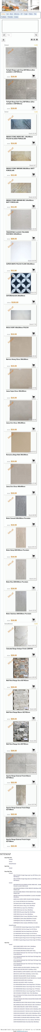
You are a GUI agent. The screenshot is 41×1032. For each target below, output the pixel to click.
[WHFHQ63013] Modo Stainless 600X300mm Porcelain (26, 922)
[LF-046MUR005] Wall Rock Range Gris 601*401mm (25, 933)
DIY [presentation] (22, 14)
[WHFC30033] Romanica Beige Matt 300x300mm (24, 912)
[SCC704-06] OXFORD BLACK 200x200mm (23, 901)
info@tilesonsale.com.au (22, 1031)
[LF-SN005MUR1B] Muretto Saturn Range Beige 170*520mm (27, 991)
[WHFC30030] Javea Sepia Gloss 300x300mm (23, 907)
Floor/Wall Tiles (8, 857)
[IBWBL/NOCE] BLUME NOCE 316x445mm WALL (25, 969)
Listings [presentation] (3, 14)
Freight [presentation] (25, 14)
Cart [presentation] (7, 14)
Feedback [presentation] (3, 17)
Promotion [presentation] (10, 17)
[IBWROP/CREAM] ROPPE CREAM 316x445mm (25, 976)
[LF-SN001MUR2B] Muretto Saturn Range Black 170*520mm (27, 984)
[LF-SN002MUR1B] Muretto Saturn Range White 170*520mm (27, 986)
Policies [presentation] (31, 14)
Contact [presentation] (16, 17)
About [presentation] (11, 14)
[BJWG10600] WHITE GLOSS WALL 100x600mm (25, 946)
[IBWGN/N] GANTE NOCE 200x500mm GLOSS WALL (26, 973)
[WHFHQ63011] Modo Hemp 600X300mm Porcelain (25, 918)
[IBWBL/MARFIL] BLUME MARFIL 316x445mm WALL (26, 967)
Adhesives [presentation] (16, 14)
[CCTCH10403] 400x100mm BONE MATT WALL (25, 950)
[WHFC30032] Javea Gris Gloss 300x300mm (23, 910)
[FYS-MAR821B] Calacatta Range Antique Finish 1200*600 (26, 927)
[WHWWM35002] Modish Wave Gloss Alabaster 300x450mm (27, 1019)
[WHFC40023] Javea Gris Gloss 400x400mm (23, 914)
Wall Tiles (7, 866)
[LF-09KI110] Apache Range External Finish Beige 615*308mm (27, 937)
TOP (35, 45)
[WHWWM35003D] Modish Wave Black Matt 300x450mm (26, 1021)
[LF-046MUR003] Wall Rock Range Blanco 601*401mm (26, 931)
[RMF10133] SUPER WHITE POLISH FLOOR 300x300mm (27, 899)
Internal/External (12, 863)
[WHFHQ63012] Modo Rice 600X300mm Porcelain (25, 920)
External (11, 859)
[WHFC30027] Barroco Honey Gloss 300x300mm (24, 905)
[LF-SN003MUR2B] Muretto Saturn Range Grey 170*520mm (27, 988)
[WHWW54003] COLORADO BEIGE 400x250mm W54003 (26, 1017)
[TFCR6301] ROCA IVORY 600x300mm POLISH (24, 903)
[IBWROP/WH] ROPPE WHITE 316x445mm (23, 982)
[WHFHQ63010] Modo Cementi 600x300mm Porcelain (25, 916)
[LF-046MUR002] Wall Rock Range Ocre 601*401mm (25, 929)
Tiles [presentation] (35, 14)
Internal (10, 861)
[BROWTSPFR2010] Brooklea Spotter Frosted (24, 948)
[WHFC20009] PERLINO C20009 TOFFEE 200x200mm (26, 1006)
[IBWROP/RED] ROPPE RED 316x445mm (23, 980)
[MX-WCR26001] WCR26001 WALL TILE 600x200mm (26, 993)
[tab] (3, 13)
